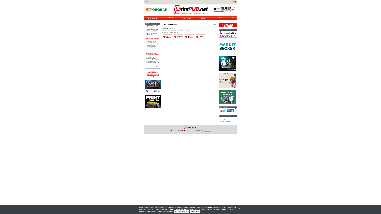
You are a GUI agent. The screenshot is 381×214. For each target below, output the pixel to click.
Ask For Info (213, 24)
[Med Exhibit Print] (224, 9)
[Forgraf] (157, 9)
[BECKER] (227, 46)
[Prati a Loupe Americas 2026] (153, 86)
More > (157, 66)
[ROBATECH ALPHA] (227, 63)
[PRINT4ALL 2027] (227, 80)
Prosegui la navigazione (182, 211)
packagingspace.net (224, 119)
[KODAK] (153, 101)
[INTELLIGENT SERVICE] (227, 97)
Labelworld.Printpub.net (225, 121)
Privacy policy (207, 130)
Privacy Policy (195, 211)
